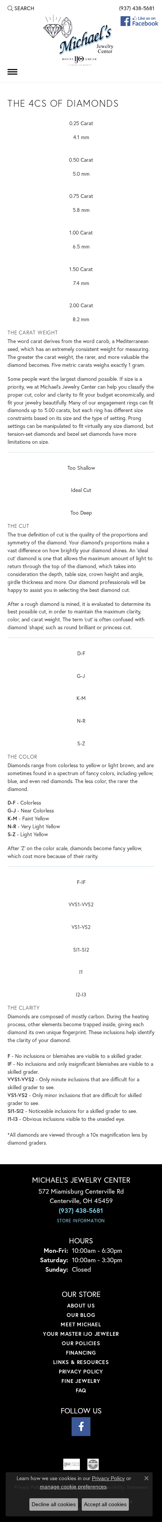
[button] (21, 8)
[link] (136, 8)
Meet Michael (81, 1324)
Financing (81, 1352)
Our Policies (81, 1343)
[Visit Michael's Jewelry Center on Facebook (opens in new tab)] (81, 1426)
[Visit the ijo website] (71, 1464)
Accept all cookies (105, 1504)
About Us (81, 1305)
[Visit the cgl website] (93, 1464)
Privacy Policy (81, 1371)
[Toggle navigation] (12, 71)
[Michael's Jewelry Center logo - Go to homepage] (81, 41)
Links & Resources (81, 1362)
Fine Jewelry (81, 1380)
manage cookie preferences (73, 1487)
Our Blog (81, 1314)
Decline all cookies (54, 1504)
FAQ (81, 1390)
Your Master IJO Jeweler (81, 1333)
